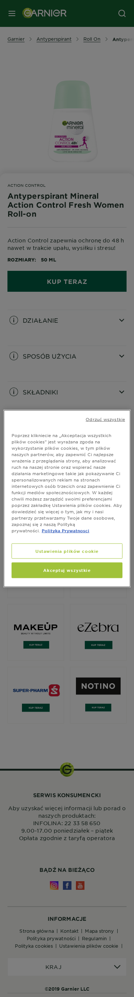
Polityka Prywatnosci (65, 530)
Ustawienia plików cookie (67, 550)
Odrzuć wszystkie (105, 418)
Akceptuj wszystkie (66, 570)
